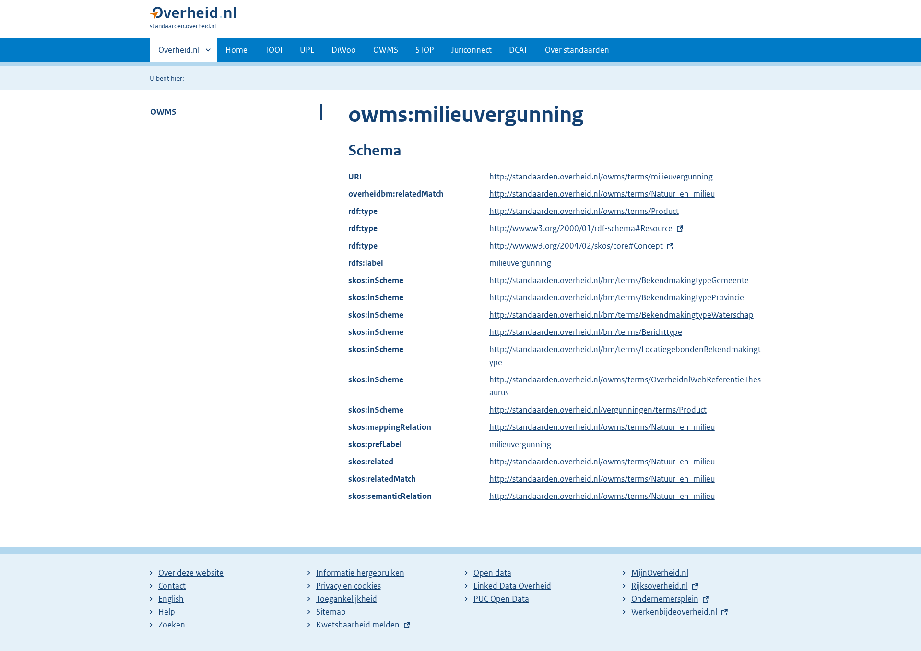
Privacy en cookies (348, 585)
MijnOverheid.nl (659, 573)
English (171, 598)
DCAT (518, 50)
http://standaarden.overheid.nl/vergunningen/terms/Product (598, 409)
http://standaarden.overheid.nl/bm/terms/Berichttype (585, 332)
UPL (307, 50)
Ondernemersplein (664, 598)
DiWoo (343, 50)
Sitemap (331, 611)
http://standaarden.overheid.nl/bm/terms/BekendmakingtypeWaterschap (621, 314)
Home (236, 50)
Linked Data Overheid (512, 585)
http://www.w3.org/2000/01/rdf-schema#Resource (581, 228)
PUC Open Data (501, 598)
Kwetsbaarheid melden (358, 624)
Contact (172, 585)
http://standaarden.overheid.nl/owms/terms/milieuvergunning (601, 176)
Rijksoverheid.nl (659, 585)
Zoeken (171, 624)
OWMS (385, 50)
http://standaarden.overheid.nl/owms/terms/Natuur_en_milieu (602, 194)
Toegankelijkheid (346, 598)
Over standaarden (577, 50)
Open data (492, 573)
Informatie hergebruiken (360, 573)
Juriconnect (471, 50)
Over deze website (191, 573)
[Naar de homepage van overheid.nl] (193, 15)
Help (166, 611)
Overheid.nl (179, 53)
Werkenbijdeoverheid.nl (674, 611)
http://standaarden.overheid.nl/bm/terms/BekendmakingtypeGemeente (619, 280)
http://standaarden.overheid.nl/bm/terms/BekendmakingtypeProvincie (616, 297)
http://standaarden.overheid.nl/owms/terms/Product (584, 211)
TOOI (274, 50)
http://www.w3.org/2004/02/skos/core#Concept (576, 245)
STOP (424, 50)
